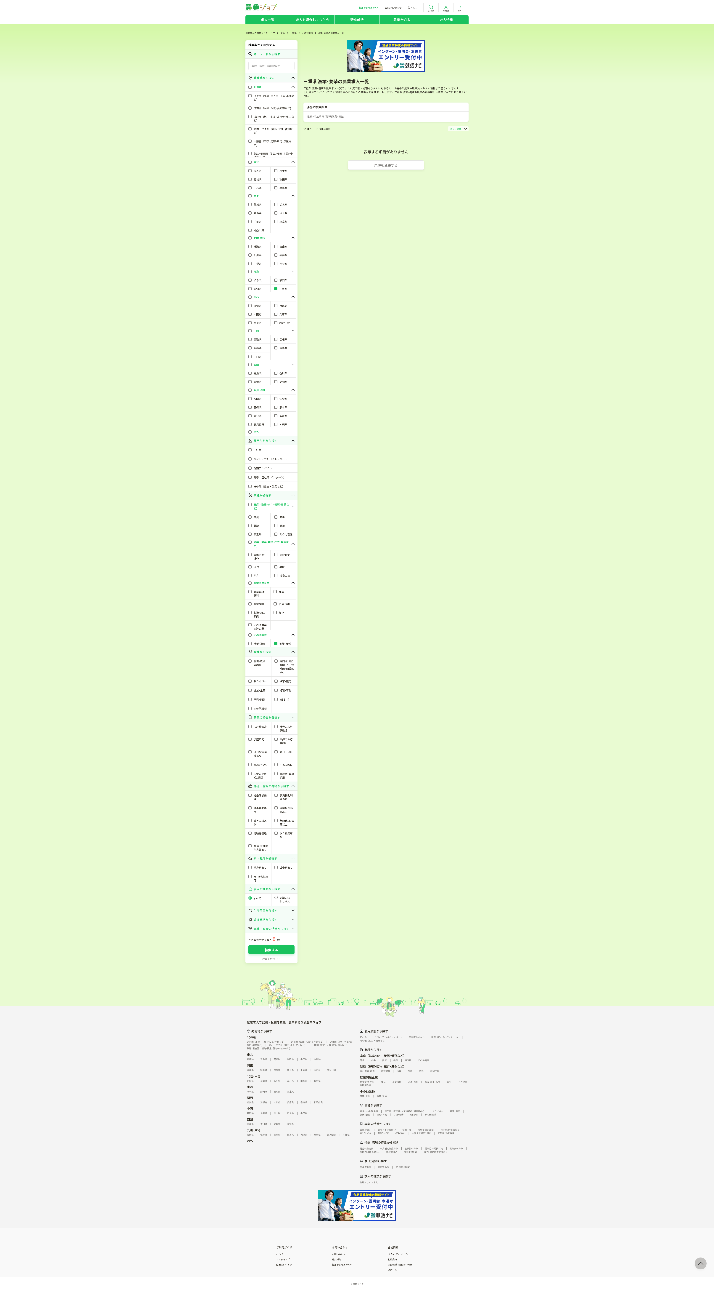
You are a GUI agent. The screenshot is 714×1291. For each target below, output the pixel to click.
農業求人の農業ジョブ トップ (260, 32)
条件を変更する (386, 165)
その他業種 (307, 32)
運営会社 (392, 1270)
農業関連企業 (369, 1077)
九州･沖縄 (253, 1130)
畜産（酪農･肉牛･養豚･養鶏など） (383, 1055)
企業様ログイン (284, 1264)
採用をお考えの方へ (342, 1264)
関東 (250, 1065)
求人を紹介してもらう (312, 19)
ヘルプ (279, 1254)
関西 (250, 1097)
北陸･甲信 (253, 1076)
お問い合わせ (338, 1254)
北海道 (251, 1037)
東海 (282, 32)
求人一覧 (267, 19)
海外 (250, 1141)
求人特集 (446, 19)
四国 (250, 1119)
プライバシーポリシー (399, 1254)
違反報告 (336, 1259)
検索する (271, 949)
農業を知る (401, 19)
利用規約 (392, 1259)
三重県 (293, 32)
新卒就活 (357, 19)
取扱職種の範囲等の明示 (400, 1264)
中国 (250, 1108)
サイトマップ (283, 1259)
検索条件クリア (271, 958)
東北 (250, 1054)
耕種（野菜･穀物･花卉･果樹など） (383, 1066)
